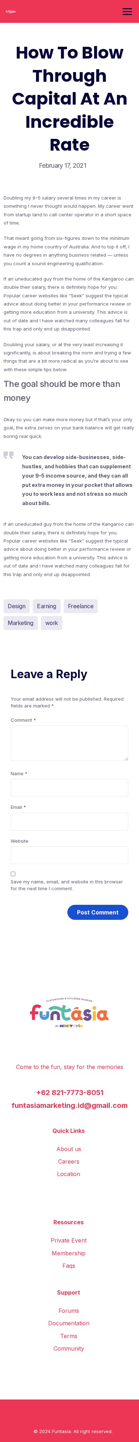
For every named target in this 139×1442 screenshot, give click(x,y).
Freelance (81, 606)
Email (18, 807)
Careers (68, 1161)
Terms (68, 1336)
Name (19, 773)
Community (68, 1348)
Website (20, 841)
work (51, 622)
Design (16, 606)
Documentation (68, 1323)
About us (68, 1149)
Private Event (69, 1240)
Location (68, 1174)
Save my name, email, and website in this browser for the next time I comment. (67, 885)
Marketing (21, 622)
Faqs (68, 1265)
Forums (68, 1310)
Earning (46, 606)
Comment (23, 720)
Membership (69, 1253)
